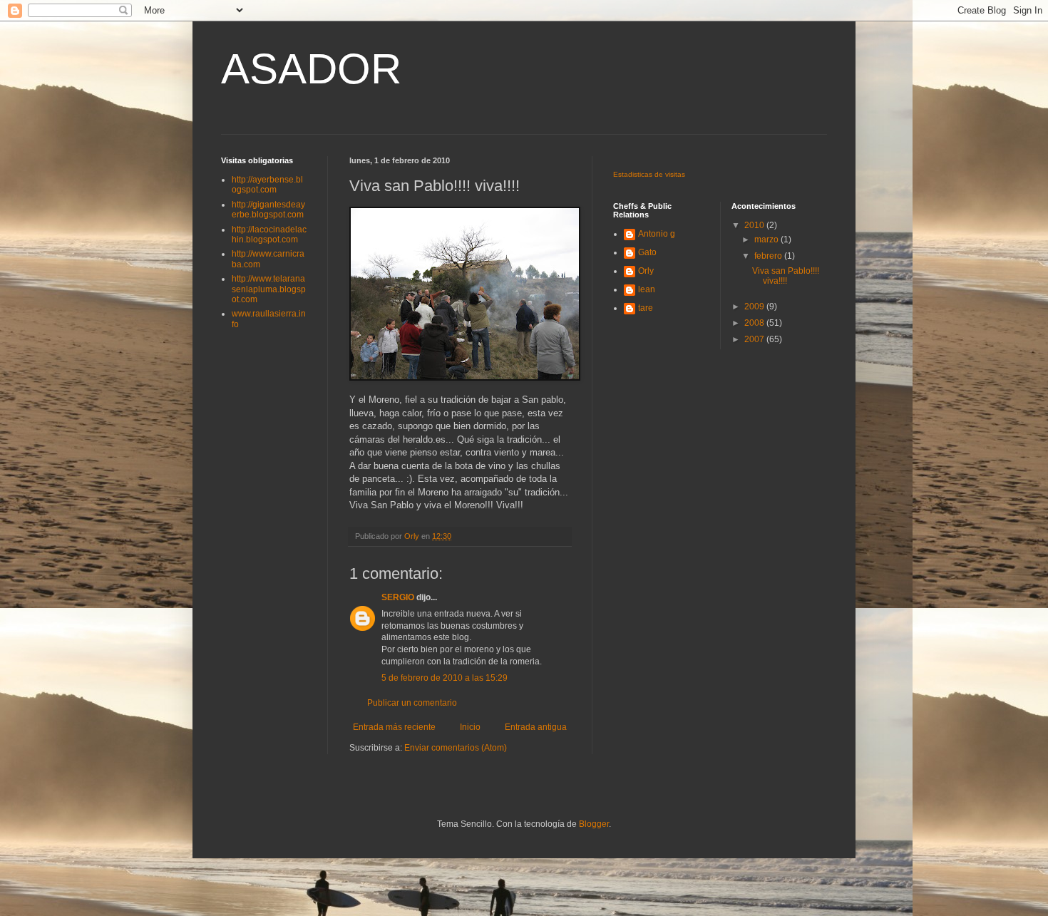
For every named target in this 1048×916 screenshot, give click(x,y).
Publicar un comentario (412, 703)
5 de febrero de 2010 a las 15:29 (444, 678)
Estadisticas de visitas (649, 174)
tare (645, 308)
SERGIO (397, 597)
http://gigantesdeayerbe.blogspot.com (268, 210)
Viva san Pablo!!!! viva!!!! (785, 276)
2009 (755, 307)
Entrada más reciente (394, 727)
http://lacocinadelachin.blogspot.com (269, 235)
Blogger (594, 824)
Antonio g (656, 234)
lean (646, 289)
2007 (755, 339)
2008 (755, 323)
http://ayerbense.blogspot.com (267, 185)
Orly (646, 271)
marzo (767, 240)
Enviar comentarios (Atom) (455, 748)
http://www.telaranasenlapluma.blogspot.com (269, 289)
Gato (647, 252)
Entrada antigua (536, 727)
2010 (755, 225)
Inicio (470, 727)
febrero (769, 256)
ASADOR (311, 69)
